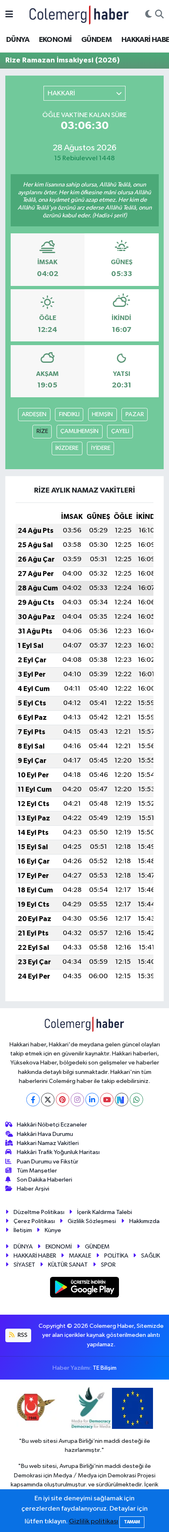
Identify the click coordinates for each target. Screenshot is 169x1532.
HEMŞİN (102, 414)
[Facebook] (33, 1099)
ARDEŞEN (34, 414)
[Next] (121, 1099)
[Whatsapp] (136, 1099)
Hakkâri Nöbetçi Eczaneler (52, 1125)
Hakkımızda (144, 1221)
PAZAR (135, 414)
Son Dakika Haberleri (44, 1180)
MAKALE (80, 1256)
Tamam (132, 1522)
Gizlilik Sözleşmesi (92, 1221)
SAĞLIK (150, 1256)
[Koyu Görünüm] (148, 14)
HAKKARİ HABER (35, 1256)
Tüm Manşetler (37, 1171)
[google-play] (84, 1288)
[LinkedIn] (92, 1099)
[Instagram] (77, 1099)
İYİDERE (100, 448)
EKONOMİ (55, 40)
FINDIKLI (69, 414)
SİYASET (24, 1265)
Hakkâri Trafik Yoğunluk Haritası (58, 1152)
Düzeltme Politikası (39, 1212)
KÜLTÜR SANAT (68, 1265)
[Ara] (159, 14)
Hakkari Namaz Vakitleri (48, 1143)
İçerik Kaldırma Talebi (104, 1212)
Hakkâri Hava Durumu (45, 1134)
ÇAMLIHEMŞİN (79, 431)
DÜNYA (17, 40)
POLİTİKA (116, 1256)
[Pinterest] (62, 1099)
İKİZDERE (66, 448)
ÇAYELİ (120, 431)
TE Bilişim (104, 1368)
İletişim (23, 1230)
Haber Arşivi (33, 1189)
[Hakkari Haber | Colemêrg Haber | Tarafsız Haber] (79, 14)
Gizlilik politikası (93, 1521)
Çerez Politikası (34, 1221)
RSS (21, 1335)
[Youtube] (107, 1099)
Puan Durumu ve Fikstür (47, 1162)
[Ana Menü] (9, 14)
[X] (48, 1099)
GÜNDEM (96, 40)
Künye (53, 1230)
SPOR (108, 1265)
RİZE (42, 431)
